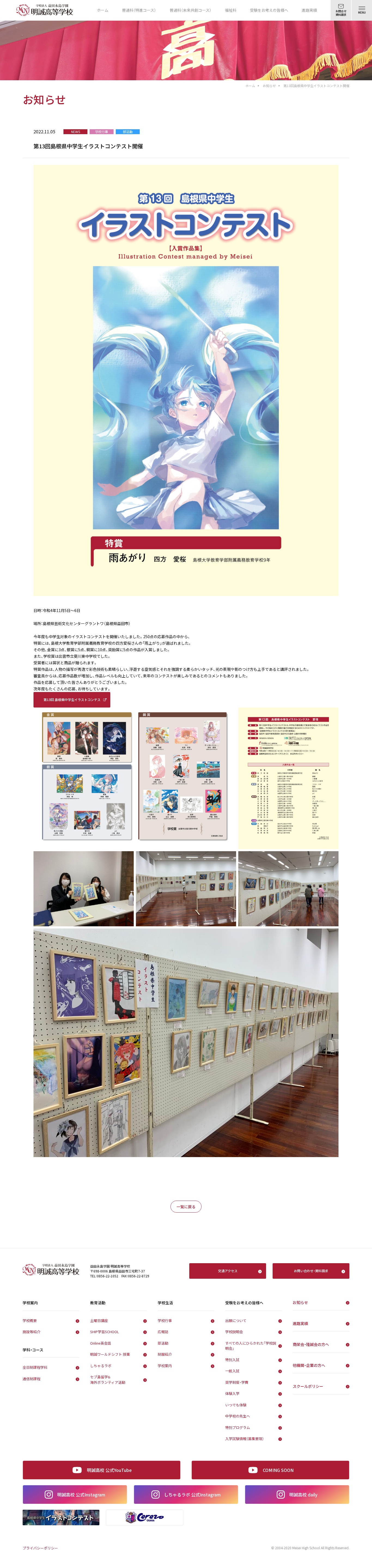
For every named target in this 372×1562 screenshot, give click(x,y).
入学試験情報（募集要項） (244, 1438)
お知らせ (269, 85)
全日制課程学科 (35, 1367)
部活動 (163, 1343)
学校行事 (165, 1320)
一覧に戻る (186, 1206)
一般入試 (232, 1370)
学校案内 (165, 1365)
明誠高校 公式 (81, 1494)
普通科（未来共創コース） (190, 10)
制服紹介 (165, 1354)
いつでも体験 (235, 1404)
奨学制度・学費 (236, 1382)
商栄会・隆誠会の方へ (311, 1344)
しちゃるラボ (100, 1365)
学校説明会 (234, 1331)
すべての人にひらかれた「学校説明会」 (250, 1345)
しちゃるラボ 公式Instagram (192, 1494)
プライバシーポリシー (40, 1548)
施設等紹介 (31, 1331)
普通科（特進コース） (139, 10)
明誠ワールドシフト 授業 (110, 1354)
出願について (235, 1320)
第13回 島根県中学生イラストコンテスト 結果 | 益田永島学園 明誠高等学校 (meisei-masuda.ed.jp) (72, 702)
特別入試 (232, 1359)
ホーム (102, 10)
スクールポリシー (308, 1386)
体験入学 (232, 1393)
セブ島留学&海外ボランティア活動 (107, 1379)
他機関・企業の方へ (309, 1365)
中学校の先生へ (237, 1416)
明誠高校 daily (303, 1494)
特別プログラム (237, 1427)
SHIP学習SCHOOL (104, 1331)
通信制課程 (31, 1378)
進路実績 (309, 10)
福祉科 (230, 10)
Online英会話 (100, 1343)
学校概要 (30, 1320)
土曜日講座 (99, 1320)
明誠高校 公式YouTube (109, 1470)
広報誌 (163, 1331)
